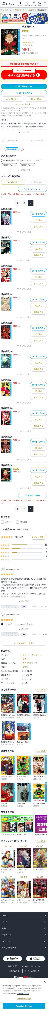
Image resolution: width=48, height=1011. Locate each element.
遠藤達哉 (20, 806)
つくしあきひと (38, 872)
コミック (8, 10)
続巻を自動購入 (12, 149)
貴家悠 (19, 903)
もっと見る (25, 132)
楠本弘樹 (4, 903)
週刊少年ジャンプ (29, 663)
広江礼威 (20, 872)
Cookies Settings (24, 999)
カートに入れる (25, 93)
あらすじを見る (25, 232)
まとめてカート (34, 189)
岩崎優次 (11, 718)
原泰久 (3, 872)
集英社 (25, 667)
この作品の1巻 (11, 140)
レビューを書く (28, 45)
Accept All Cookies (24, 1006)
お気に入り (14, 99)
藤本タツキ (21, 779)
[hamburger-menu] (45, 4)
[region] (24, 994)
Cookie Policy (23, 993)
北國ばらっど (13, 745)
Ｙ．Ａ (10, 903)
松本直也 (4, 806)
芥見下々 (8, 522)
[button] (32, 971)
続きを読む (25, 601)
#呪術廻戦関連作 (9, 160)
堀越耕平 (4, 779)
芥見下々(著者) (27, 36)
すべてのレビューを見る (24, 643)
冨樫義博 (36, 806)
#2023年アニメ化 (9, 165)
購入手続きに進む (25, 86)
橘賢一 (25, 903)
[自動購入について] (22, 149)
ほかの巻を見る (26, 104)
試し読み (37, 99)
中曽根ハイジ (37, 903)
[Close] (45, 982)
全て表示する (25, 170)
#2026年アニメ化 (27, 165)
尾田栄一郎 (37, 779)
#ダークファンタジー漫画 (30, 160)
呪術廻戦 (31, 10)
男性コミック (19, 10)
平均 (16, 537)
